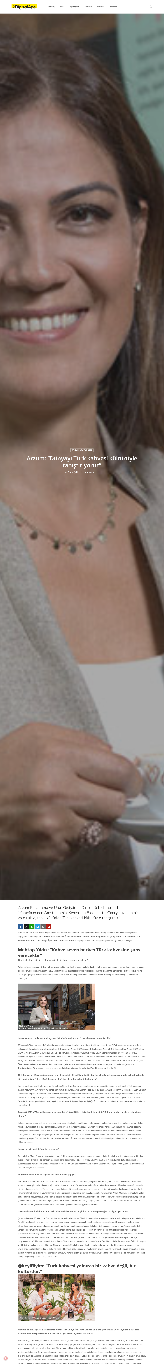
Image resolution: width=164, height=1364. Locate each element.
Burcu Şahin (73, 472)
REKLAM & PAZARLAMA (82, 450)
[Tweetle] (26, 926)
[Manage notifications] (6, 1358)
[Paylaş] (20, 926)
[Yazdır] (43, 926)
